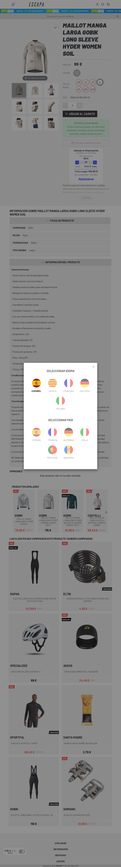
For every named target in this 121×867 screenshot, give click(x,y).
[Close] (93, 367)
